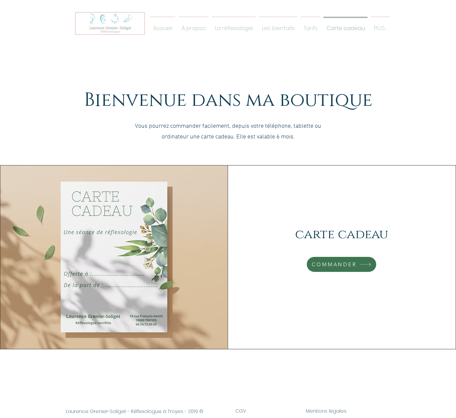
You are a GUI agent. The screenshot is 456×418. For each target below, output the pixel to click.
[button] (278, 25)
